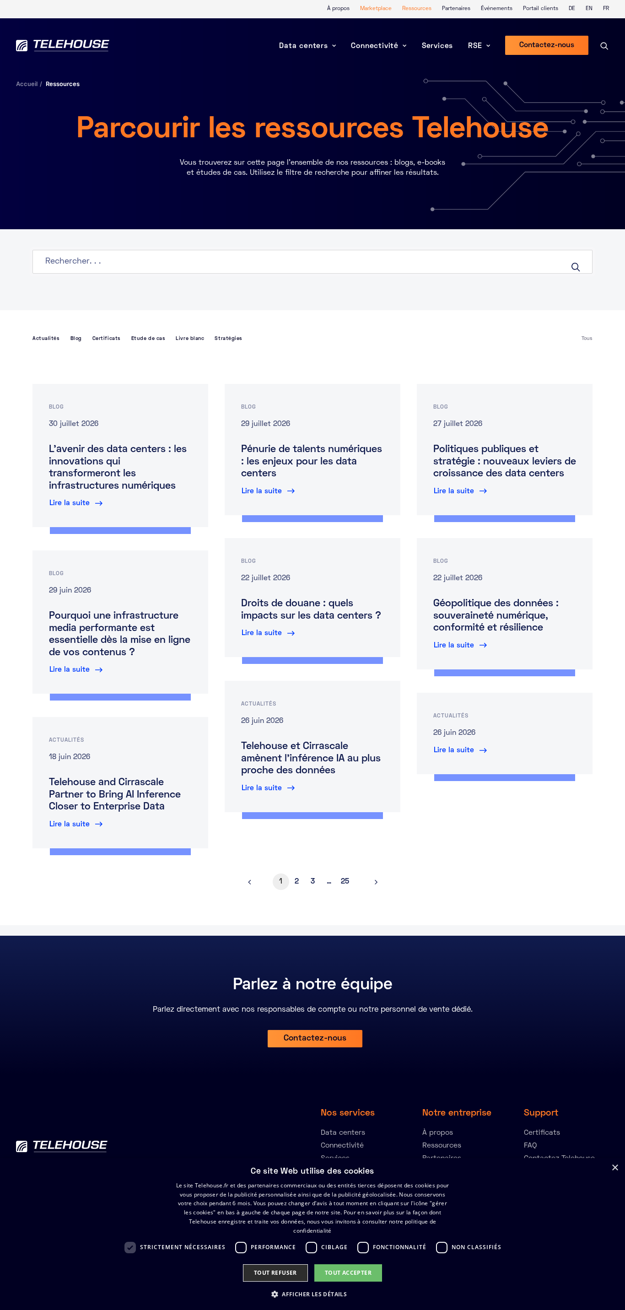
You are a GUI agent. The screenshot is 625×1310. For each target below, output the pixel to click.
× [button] (614, 1167)
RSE (475, 46)
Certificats (106, 338)
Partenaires (456, 8)
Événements (496, 8)
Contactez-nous (315, 1038)
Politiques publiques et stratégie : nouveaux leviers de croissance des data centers (504, 462)
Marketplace (376, 8)
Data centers (303, 46)
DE (572, 8)
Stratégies (228, 338)
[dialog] (312, 1234)
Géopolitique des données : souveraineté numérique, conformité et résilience (496, 616)
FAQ (530, 1146)
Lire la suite (69, 503)
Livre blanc (190, 338)
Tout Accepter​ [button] (348, 1273)
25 (345, 882)
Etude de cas (148, 338)
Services (437, 46)
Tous (587, 338)
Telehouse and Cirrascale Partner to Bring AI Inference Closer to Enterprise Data (115, 795)
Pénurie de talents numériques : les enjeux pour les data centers (311, 462)
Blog (76, 338)
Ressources (416, 8)
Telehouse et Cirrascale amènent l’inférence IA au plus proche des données (311, 759)
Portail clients (540, 8)
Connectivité (375, 46)
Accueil (27, 83)
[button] (312, 1293)
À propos (338, 8)
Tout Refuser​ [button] (275, 1273)
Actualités (46, 338)
